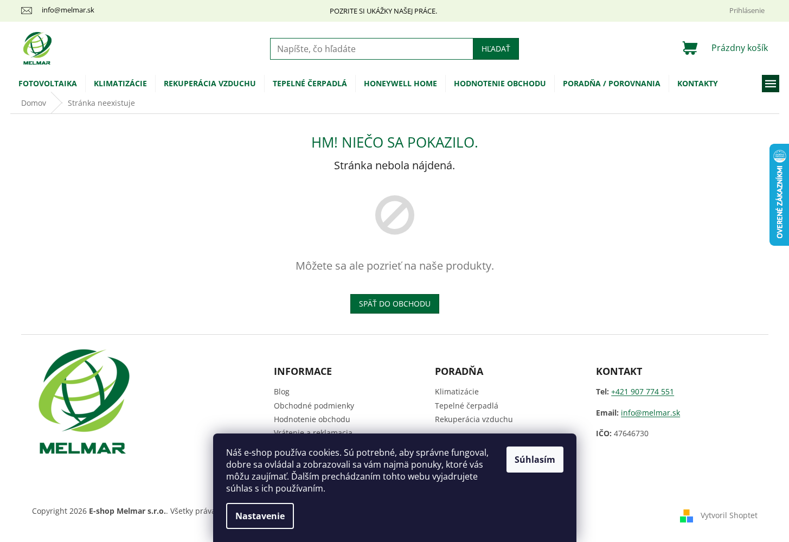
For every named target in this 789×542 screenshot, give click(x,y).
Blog (282, 391)
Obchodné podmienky (314, 405)
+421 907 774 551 (642, 391)
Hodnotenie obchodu (312, 419)
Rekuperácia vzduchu (474, 419)
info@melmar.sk (650, 412)
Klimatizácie (457, 391)
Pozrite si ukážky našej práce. (383, 11)
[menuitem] (47, 83)
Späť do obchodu (395, 303)
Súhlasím (535, 460)
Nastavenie (260, 516)
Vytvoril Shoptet (729, 515)
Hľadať (496, 48)
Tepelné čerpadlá (466, 405)
